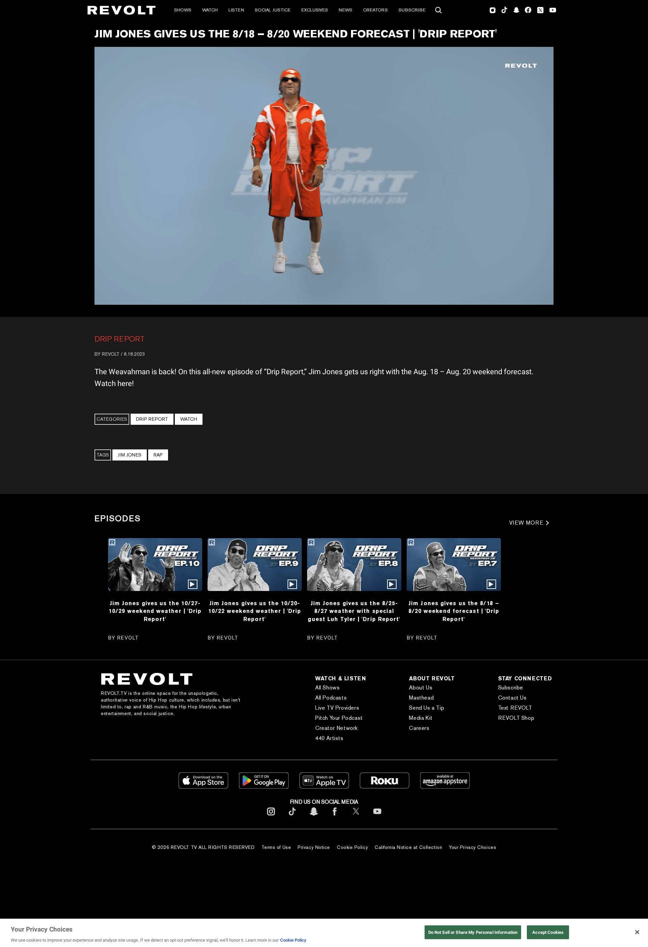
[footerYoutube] (377, 816)
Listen (236, 10)
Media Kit (420, 717)
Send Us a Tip (426, 707)
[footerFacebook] (335, 816)
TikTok (504, 10)
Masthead (421, 697)
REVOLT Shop (516, 717)
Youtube (552, 11)
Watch (210, 10)
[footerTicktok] (292, 816)
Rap (158, 455)
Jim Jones (129, 455)
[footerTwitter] (356, 816)
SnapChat (516, 10)
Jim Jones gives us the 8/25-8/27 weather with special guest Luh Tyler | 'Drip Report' (354, 611)
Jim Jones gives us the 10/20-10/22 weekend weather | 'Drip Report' (254, 611)
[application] (324, 176)
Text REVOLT (515, 707)
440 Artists (329, 738)
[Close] (637, 932)
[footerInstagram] (271, 816)
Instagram (493, 10)
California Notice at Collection (408, 847)
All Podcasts (331, 697)
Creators (375, 10)
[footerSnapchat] (313, 816)
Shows (182, 10)
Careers (419, 728)
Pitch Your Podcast (339, 717)
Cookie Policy (352, 847)
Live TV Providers (337, 707)
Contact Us (512, 697)
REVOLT (110, 354)
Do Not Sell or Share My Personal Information (473, 932)
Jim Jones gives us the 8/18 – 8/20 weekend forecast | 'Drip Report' (454, 611)
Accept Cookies (548, 932)
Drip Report (119, 339)
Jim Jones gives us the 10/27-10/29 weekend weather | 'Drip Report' (155, 611)
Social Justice (273, 10)
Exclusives (314, 10)
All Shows (327, 687)
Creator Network (336, 728)
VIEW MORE (526, 522)
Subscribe (412, 10)
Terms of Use (276, 847)
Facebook (528, 10)
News (345, 10)
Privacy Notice (314, 847)
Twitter (540, 10)
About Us (420, 687)
